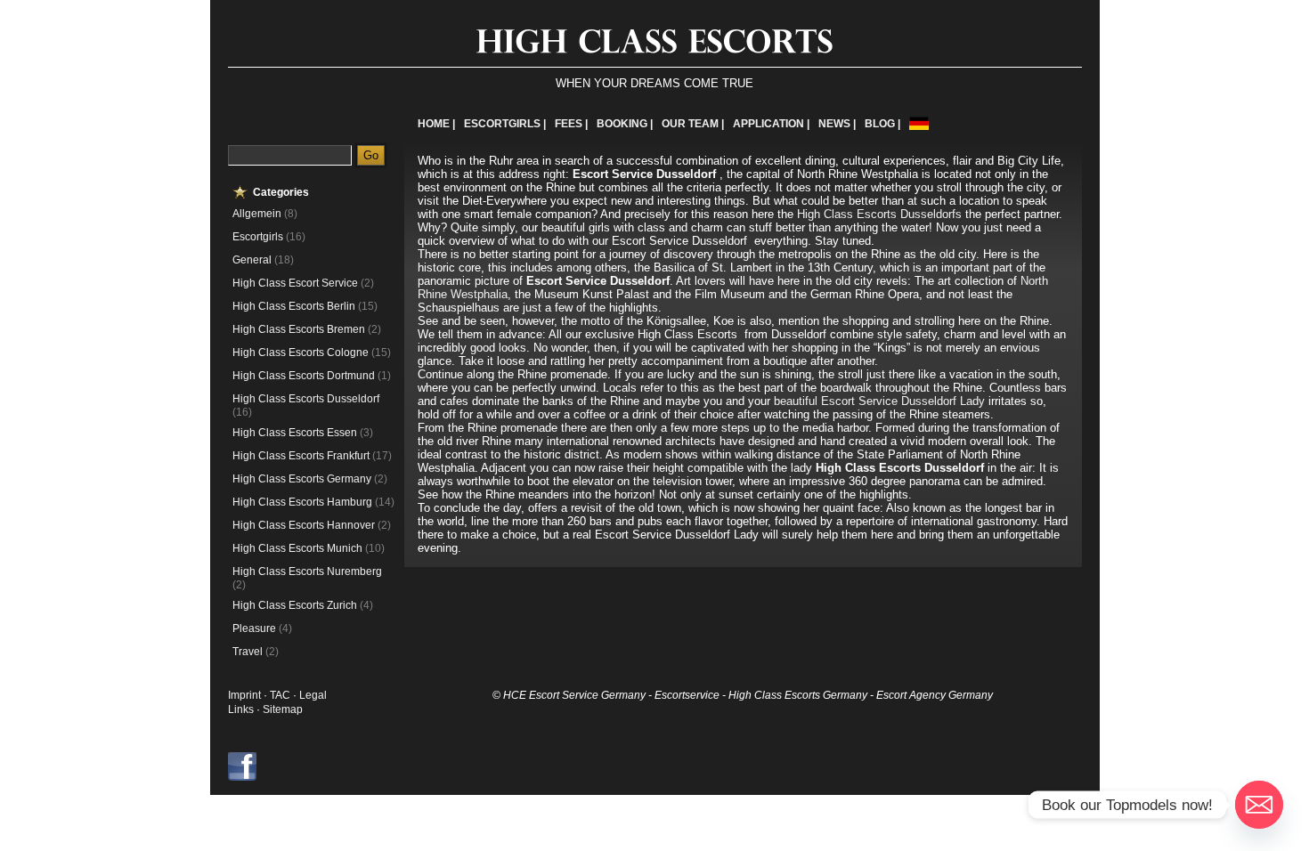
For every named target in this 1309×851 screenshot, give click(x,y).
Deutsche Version (919, 123)
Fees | (571, 124)
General (252, 260)
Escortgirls (257, 237)
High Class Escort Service (295, 283)
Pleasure (254, 628)
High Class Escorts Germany (301, 479)
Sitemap (283, 709)
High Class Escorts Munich (297, 548)
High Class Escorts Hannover (303, 525)
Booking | (625, 124)
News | (837, 124)
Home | (436, 124)
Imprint (244, 695)
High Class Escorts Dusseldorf (305, 399)
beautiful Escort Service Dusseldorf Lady (879, 401)
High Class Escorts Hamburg (302, 502)
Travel (247, 651)
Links (241, 709)
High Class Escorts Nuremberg (307, 571)
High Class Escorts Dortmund (303, 375)
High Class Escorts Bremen (298, 329)
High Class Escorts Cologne (300, 352)
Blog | (882, 124)
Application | (771, 124)
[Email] (1259, 805)
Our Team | (693, 124)
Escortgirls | (505, 124)
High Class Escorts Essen (294, 432)
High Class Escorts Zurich (294, 605)
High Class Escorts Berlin (293, 306)
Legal (313, 695)
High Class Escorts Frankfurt (301, 456)
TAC (281, 695)
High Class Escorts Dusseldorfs (879, 214)
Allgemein (256, 213)
